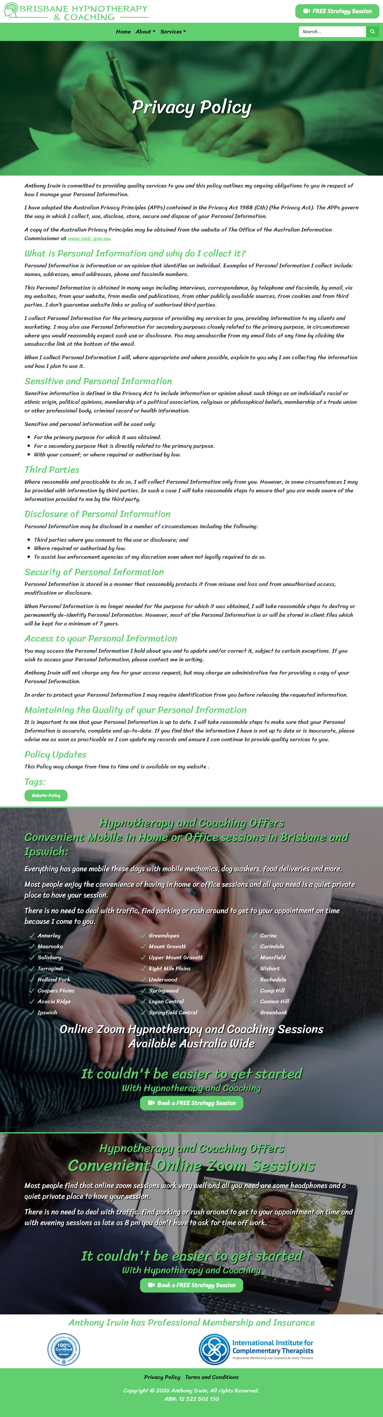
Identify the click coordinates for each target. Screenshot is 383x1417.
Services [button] (171, 32)
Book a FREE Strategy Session (196, 1103)
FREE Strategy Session (342, 11)
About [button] (143, 32)
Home (123, 32)
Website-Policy (46, 795)
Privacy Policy (162, 1377)
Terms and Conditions (212, 1377)
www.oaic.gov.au (89, 238)
